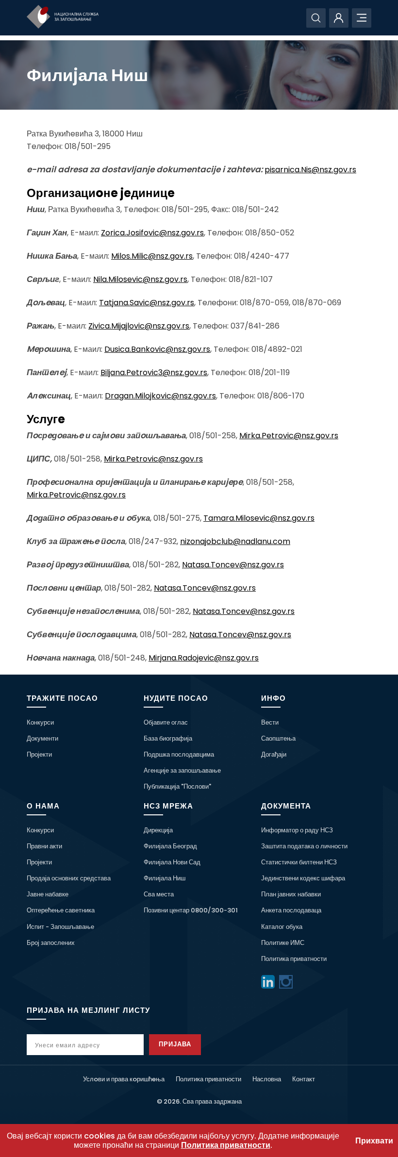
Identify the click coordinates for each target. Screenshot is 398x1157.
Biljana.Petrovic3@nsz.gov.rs (153, 372)
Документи (42, 738)
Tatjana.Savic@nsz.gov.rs (146, 302)
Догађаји (273, 754)
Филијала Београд (170, 846)
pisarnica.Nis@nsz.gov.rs (310, 169)
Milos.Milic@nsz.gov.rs (152, 256)
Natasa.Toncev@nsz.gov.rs (233, 564)
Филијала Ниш (164, 878)
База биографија (168, 738)
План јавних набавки (291, 894)
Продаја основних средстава (69, 878)
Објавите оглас (166, 722)
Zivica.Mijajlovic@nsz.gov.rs (138, 325)
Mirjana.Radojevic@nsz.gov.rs (204, 657)
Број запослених (51, 942)
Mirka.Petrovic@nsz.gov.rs (288, 435)
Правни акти (44, 846)
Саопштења (278, 738)
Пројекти (39, 754)
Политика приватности (294, 958)
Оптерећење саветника (61, 910)
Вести (270, 722)
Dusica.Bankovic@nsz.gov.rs (157, 349)
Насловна (266, 1079)
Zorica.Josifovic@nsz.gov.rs (152, 232)
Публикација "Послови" (177, 786)
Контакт (303, 1079)
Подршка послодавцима (179, 754)
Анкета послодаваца (291, 910)
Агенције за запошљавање (182, 770)
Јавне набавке (47, 894)
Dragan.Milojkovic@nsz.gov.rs (160, 395)
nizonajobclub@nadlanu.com (235, 541)
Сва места (159, 894)
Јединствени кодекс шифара (303, 878)
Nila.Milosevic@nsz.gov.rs (140, 279)
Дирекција (158, 830)
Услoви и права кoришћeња (124, 1079)
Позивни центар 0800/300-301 (191, 910)
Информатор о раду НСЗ (297, 830)
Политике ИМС (282, 942)
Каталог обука (281, 926)
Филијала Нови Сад (172, 862)
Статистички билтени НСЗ (299, 862)
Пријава (175, 1044)
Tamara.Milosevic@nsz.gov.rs (259, 518)
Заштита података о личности (304, 846)
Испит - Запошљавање (60, 926)
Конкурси (40, 722)
